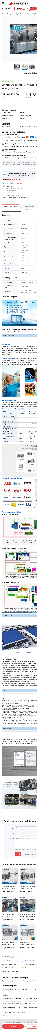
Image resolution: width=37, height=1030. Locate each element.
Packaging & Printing (12, 14)
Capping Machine (25, 989)
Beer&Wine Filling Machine (9, 968)
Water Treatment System (26, 964)
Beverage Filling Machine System (11, 964)
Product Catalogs (28, 960)
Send (18, 854)
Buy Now (13, 1026)
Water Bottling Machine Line (11, 1008)
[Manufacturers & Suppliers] (18, 3)
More (3, 1016)
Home (3, 14)
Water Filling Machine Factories (12, 998)
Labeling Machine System (26, 968)
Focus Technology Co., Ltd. (24, 1022)
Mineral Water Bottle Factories (12, 1003)
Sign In (5, 197)
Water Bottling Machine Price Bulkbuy (14, 1012)
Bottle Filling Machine (9, 989)
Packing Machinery (25, 14)
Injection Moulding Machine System (10, 971)
